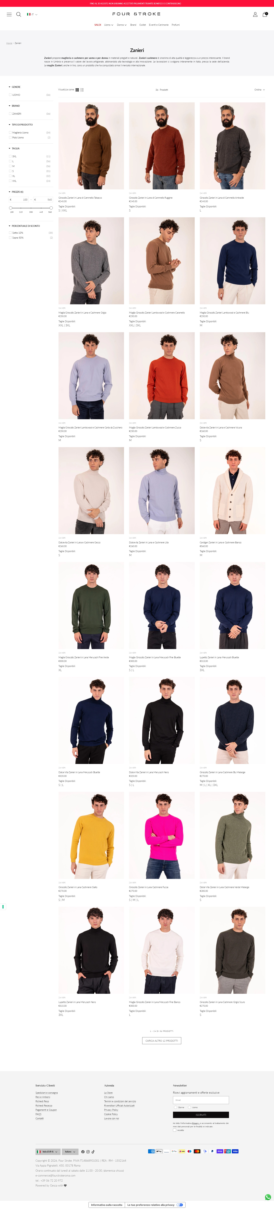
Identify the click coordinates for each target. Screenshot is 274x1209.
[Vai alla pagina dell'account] (255, 14)
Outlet (142, 24)
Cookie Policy (111, 1114)
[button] (32, 14)
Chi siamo (109, 1097)
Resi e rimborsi (43, 1097)
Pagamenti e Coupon (46, 1109)
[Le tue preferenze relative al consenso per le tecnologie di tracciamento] (3, 907)
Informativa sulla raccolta (106, 1204)
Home (9, 43)
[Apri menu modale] (9, 14)
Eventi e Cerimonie (159, 24)
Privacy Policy (111, 1109)
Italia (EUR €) (48, 1152)
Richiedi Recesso (44, 1105)
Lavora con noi (111, 1118)
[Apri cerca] (18, 14)
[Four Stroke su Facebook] (83, 1152)
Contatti (40, 1118)
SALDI (98, 24)
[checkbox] (31, 95)
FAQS (38, 1114)
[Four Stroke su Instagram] (88, 1152)
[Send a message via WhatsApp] (268, 1197)
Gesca (53, 1185)
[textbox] (19, 199)
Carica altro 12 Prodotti (162, 1040)
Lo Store (108, 1092)
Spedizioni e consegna (47, 1092)
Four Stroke (65, 1160)
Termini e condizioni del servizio (120, 1101)
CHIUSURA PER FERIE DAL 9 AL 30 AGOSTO (135, 3)
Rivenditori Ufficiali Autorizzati (119, 1105)
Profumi (176, 24)
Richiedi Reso (42, 1101)
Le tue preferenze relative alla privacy (150, 1204)
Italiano (68, 1152)
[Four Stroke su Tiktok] (93, 1152)
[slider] (10, 208)
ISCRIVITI (201, 1114)
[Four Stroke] (137, 14)
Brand (133, 24)
